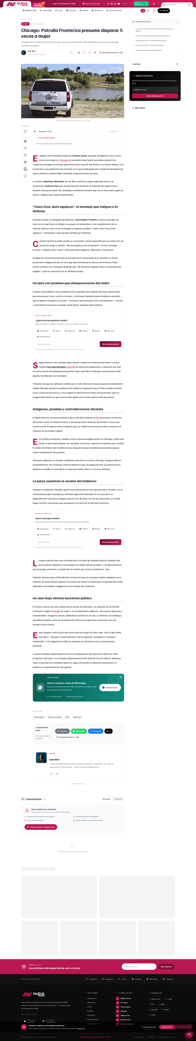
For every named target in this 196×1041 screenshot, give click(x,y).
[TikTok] (115, 4)
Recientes (106, 799)
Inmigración (31, 10)
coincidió (61, 366)
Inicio (23, 19)
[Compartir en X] (89, 53)
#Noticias (77, 717)
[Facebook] (108, 4)
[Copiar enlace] (25, 176)
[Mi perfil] (154, 11)
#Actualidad (39, 717)
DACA (153, 1015)
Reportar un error (79, 784)
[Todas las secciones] (173, 11)
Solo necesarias (149, 1027)
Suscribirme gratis (110, 344)
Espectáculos (115, 10)
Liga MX (154, 1010)
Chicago (63, 160)
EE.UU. (60, 10)
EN (148, 11)
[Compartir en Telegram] (95, 53)
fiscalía (56, 611)
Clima (162, 1004)
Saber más (81, 1028)
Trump (169, 999)
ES (143, 11)
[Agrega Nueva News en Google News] (124, 4)
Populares (118, 799)
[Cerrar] (121, 677)
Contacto (152, 1037)
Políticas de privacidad (167, 1037)
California (47, 10)
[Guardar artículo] (71, 53)
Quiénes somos (139, 1037)
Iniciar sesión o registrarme (42, 827)
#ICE (67, 717)
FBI (97, 417)
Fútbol (166, 1010)
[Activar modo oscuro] (154, 4)
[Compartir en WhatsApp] (79, 53)
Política (72, 10)
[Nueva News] (17, 4)
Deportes (98, 10)
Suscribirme (166, 966)
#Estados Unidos (54, 717)
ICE (152, 1004)
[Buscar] (189, 5)
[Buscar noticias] (189, 1034)
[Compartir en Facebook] (84, 53)
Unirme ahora (112, 687)
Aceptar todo (167, 1027)
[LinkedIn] (57, 774)
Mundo (85, 10)
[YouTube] (118, 4)
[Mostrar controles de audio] (122, 131)
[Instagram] (112, 4)
